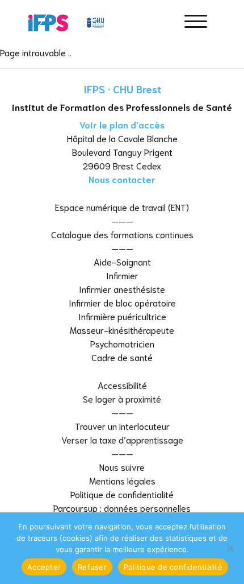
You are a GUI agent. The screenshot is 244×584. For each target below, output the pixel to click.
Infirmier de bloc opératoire (122, 302)
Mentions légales (122, 480)
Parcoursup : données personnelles (122, 507)
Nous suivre (122, 467)
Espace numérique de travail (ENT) (122, 207)
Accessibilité (122, 385)
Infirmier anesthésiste (122, 289)
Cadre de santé (122, 357)
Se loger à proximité (122, 398)
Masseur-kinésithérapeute (122, 330)
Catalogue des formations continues (122, 234)
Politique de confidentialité (122, 494)
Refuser (92, 566)
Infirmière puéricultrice (122, 316)
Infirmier (122, 275)
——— (122, 220)
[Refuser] (229, 548)
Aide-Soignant (122, 261)
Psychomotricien (122, 343)
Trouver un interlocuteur (122, 426)
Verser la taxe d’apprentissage (122, 439)
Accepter (44, 566)
